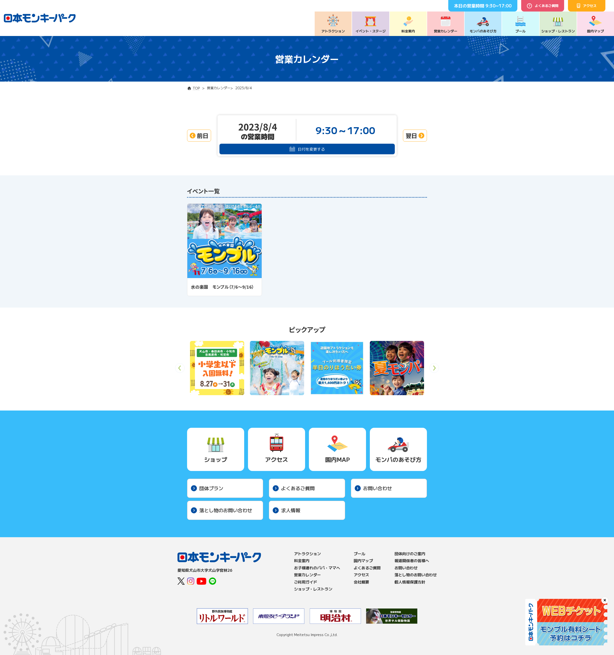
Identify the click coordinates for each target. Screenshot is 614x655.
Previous (180, 370)
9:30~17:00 (498, 5)
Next (434, 370)
